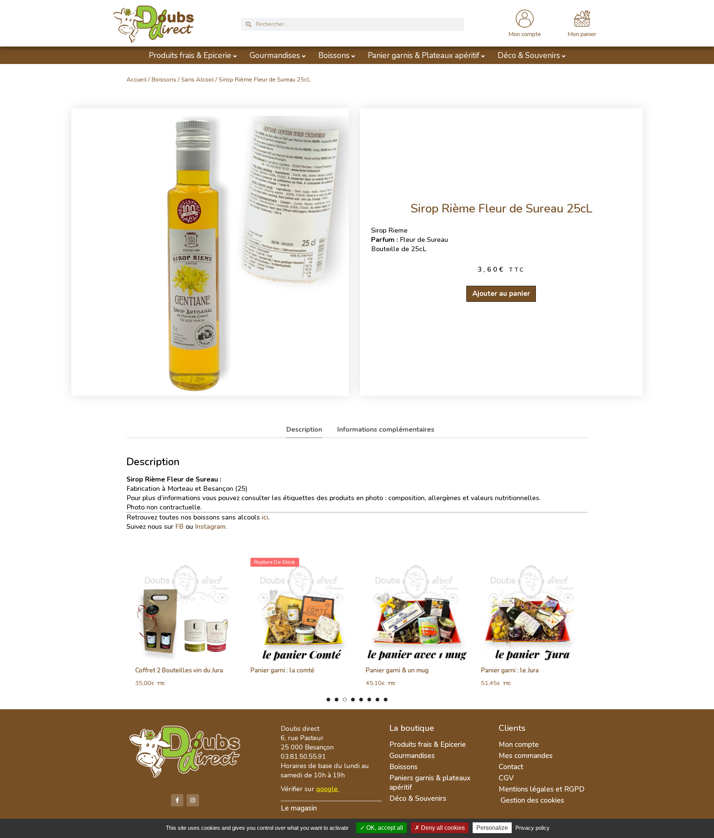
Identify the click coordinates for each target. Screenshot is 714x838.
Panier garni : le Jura (507, 670)
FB (179, 526)
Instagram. (211, 526)
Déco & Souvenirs (529, 55)
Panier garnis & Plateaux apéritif (423, 55)
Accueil (136, 79)
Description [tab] (304, 429)
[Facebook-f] (177, 800)
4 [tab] (353, 699)
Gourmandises (275, 55)
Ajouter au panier (501, 293)
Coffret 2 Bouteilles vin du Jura (176, 670)
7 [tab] (377, 699)
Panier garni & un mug (394, 670)
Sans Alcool (197, 79)
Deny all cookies (442, 828)
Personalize (492, 828)
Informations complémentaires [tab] (385, 429)
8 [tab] (385, 699)
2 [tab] (336, 699)
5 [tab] (361, 699)
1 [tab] (328, 699)
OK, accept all (384, 828)
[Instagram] (193, 800)
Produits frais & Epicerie (190, 55)
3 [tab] (345, 699)
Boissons (334, 55)
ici (265, 517)
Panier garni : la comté (279, 670)
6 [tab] (369, 699)
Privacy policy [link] (532, 828)
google (327, 788)
